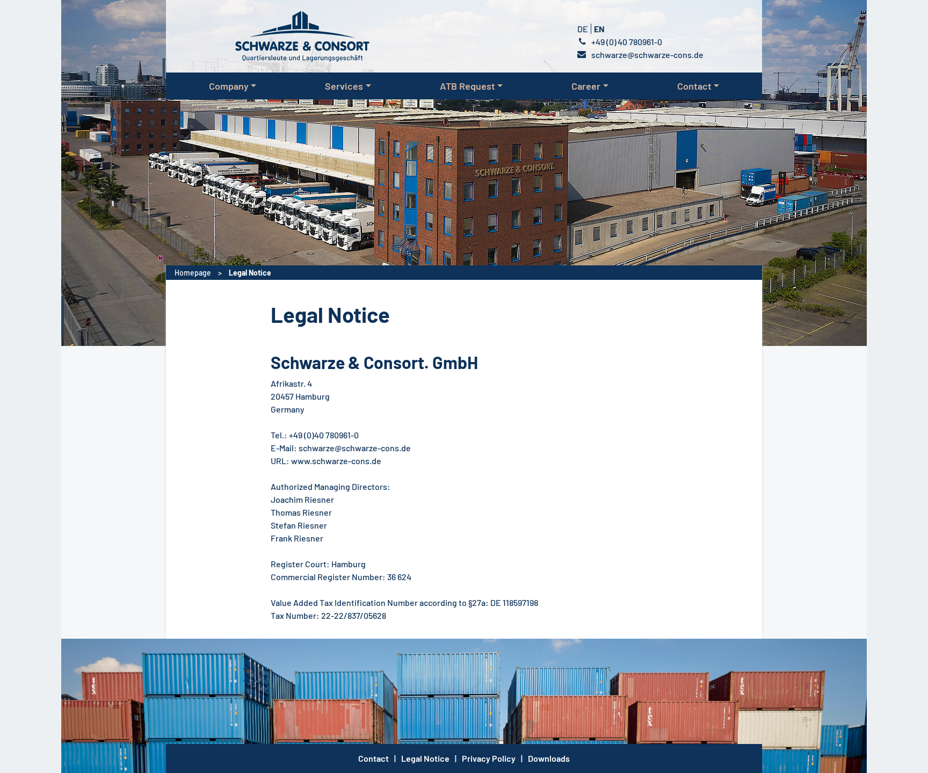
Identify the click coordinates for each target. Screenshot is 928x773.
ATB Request (467, 86)
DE (583, 29)
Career (585, 86)
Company (229, 86)
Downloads (549, 758)
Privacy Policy (489, 758)
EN (599, 29)
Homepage (194, 272)
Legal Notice (250, 272)
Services (344, 86)
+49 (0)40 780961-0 (626, 42)
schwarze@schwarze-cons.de (647, 54)
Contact (694, 86)
